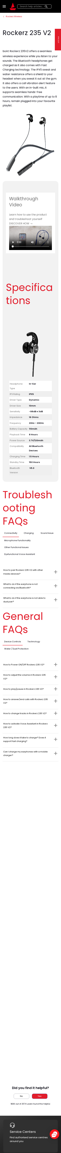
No (21, 1096)
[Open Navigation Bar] (5, 6)
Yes (39, 1096)
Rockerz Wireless (14, 16)
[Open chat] (54, 1134)
